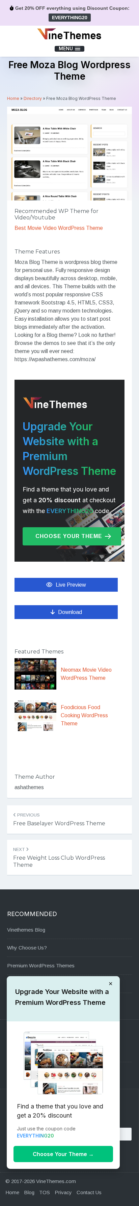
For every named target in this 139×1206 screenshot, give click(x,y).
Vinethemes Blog (26, 930)
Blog (29, 1192)
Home (13, 98)
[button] (69, 49)
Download (70, 612)
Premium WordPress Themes (41, 965)
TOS (44, 1192)
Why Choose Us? (27, 947)
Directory (33, 98)
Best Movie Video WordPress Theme (59, 228)
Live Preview (71, 585)
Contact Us (89, 1192)
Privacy (63, 1192)
